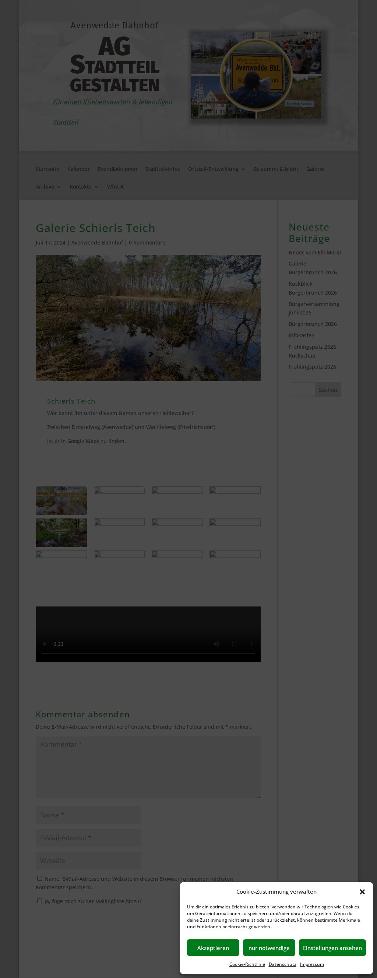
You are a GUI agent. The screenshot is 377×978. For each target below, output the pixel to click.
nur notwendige (269, 947)
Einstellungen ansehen (332, 947)
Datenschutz (282, 964)
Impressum (312, 964)
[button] (362, 892)
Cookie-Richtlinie (247, 964)
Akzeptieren (213, 947)
